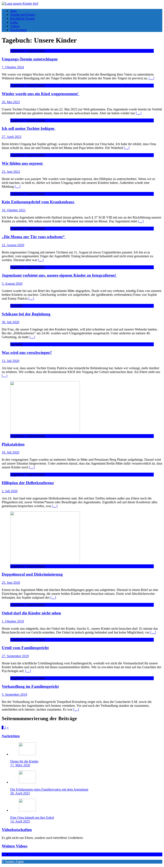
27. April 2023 (11, 137)
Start (13, 11)
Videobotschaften (17, 829)
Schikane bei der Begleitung (26, 314)
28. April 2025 (20, 793)
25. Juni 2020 (11, 582)
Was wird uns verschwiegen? (27, 352)
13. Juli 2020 (10, 361)
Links (14, 22)
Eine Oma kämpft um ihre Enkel (32, 817)
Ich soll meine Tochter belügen (29, 128)
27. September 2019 (15, 656)
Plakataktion (13, 444)
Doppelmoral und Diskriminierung (32, 574)
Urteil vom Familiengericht (25, 647)
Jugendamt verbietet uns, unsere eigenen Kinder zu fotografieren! (59, 275)
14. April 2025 (20, 821)
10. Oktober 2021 (14, 210)
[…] (151, 78)
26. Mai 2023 (11, 102)
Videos (15, 26)
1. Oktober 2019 (13, 621)
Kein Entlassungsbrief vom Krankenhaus (38, 202)
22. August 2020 (13, 245)
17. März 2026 (20, 765)
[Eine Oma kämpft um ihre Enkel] (27, 810)
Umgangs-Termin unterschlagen (30, 59)
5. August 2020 (12, 283)
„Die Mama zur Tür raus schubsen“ (34, 237)
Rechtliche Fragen (22, 18)
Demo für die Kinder (24, 761)
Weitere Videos (14, 846)
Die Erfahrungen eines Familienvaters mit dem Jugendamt (49, 789)
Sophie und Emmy (22, 14)
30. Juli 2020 (10, 322)
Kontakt (15, 854)
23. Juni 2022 (11, 171)
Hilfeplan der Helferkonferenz (28, 483)
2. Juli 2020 (10, 491)
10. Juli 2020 (10, 452)
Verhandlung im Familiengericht (30, 686)
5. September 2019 (14, 694)
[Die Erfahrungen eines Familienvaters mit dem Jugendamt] (27, 782)
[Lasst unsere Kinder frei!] (20, 3)
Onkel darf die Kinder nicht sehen (31, 613)
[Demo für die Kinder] (27, 754)
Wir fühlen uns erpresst (23, 163)
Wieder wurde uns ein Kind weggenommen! (40, 94)
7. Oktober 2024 (13, 67)
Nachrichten (18, 30)
